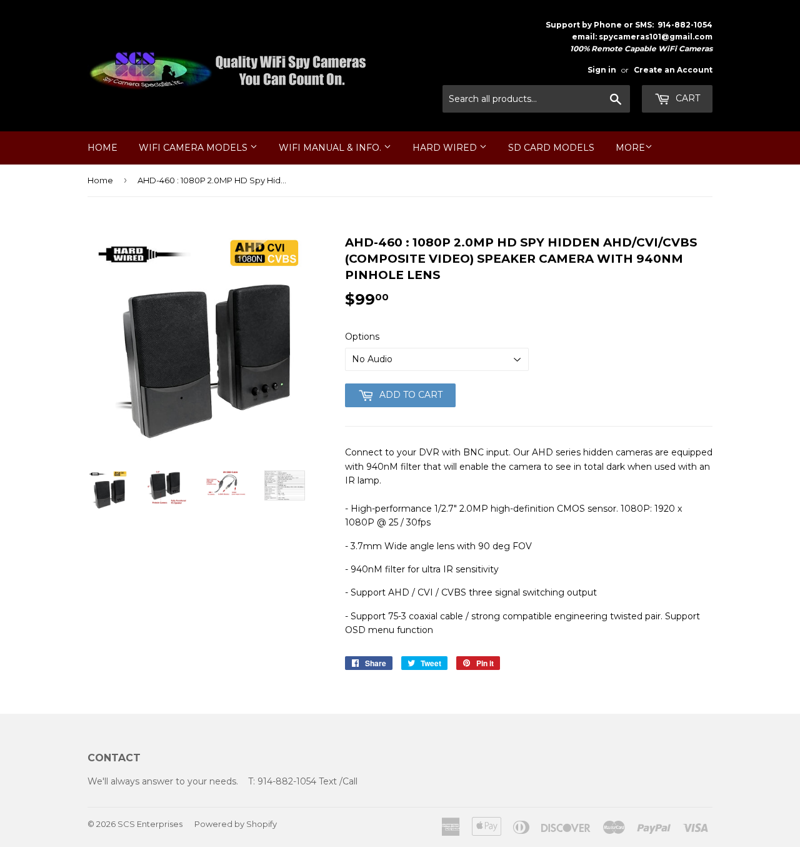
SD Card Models (551, 147)
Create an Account (673, 69)
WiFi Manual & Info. (331, 147)
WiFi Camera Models (194, 147)
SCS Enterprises (150, 824)
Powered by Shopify (235, 824)
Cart (686, 98)
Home (103, 147)
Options (362, 336)
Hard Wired (445, 147)
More (630, 147)
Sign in (602, 69)
